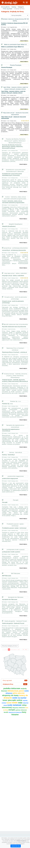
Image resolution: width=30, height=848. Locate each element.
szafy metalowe (14, 705)
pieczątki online (15, 700)
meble (15, 703)
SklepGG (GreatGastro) (8, 226)
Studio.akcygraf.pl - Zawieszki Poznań (13, 623)
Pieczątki (4, 502)
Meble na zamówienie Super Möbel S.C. (12, 46)
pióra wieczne (19, 693)
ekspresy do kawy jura (15, 712)
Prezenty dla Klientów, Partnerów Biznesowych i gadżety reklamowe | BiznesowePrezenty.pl (12, 146)
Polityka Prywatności (21, 840)
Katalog (14, 7)
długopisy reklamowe (18, 707)
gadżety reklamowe (21, 710)
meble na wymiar (19, 698)
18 (25, 649)
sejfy (20, 703)
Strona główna (5, 7)
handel (9, 703)
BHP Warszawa (6, 575)
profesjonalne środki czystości (11, 551)
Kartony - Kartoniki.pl (8, 454)
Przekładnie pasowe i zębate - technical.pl (14, 528)
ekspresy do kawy (10, 695)
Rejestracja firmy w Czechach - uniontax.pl (14, 352)
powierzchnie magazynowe (10, 478)
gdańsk (21, 691)
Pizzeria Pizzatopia (6, 67)
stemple (12, 710)
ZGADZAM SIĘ (15, 846)
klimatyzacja (13, 691)
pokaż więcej (24, 40)
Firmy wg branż (7, 8)
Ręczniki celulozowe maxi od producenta (14, 326)
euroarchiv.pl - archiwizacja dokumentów (14, 250)
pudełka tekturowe (12, 688)
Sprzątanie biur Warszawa (9, 599)
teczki (6, 712)
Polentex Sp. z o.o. (7, 403)
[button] (24, 2)
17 (23, 649)
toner (5, 700)
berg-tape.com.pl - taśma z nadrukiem (13, 275)
